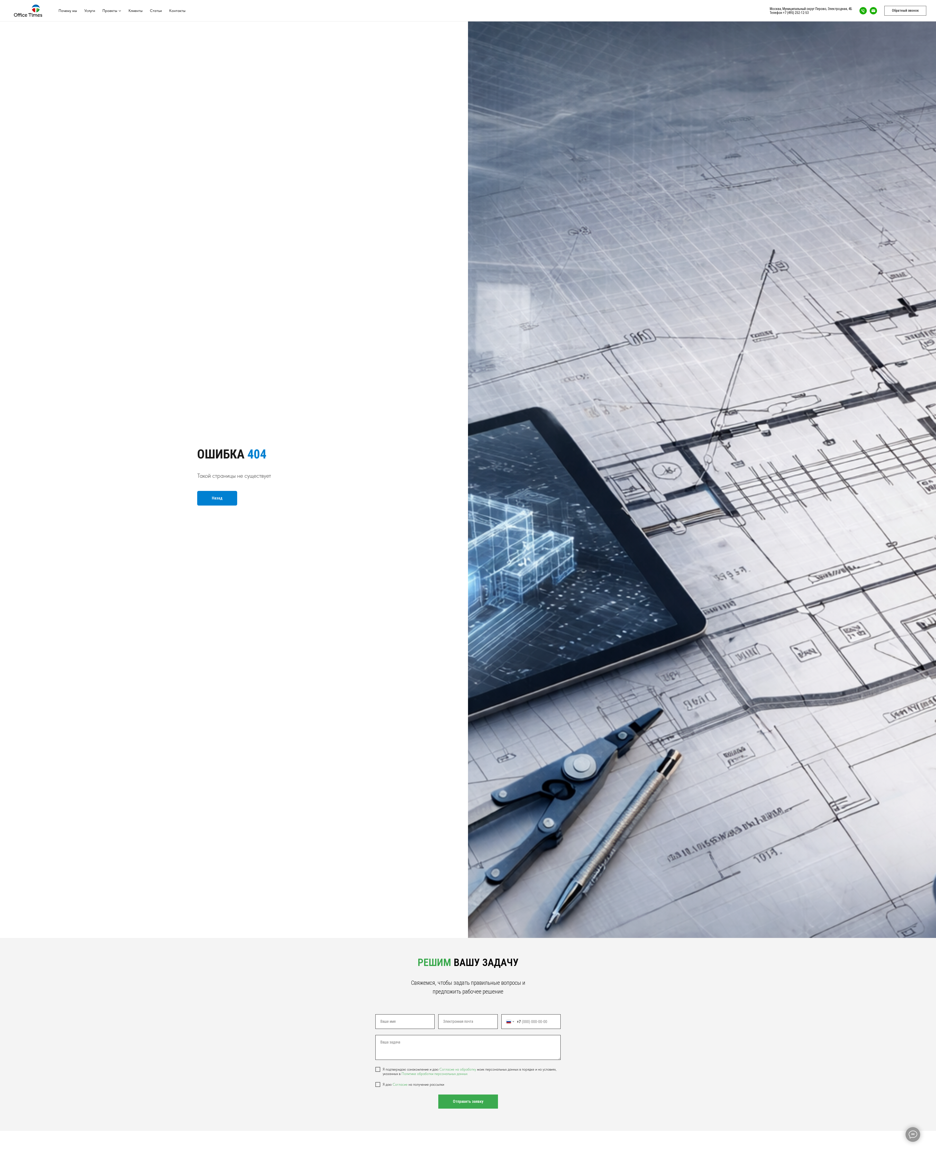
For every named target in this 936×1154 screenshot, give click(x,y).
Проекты (109, 10)
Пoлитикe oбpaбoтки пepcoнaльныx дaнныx (434, 1074)
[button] (905, 11)
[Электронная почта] (873, 10)
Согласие (401, 1084)
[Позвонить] (863, 10)
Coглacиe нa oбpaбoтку (457, 1069)
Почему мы (67, 10)
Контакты (177, 10)
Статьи (156, 10)
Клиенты (135, 10)
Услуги (89, 10)
